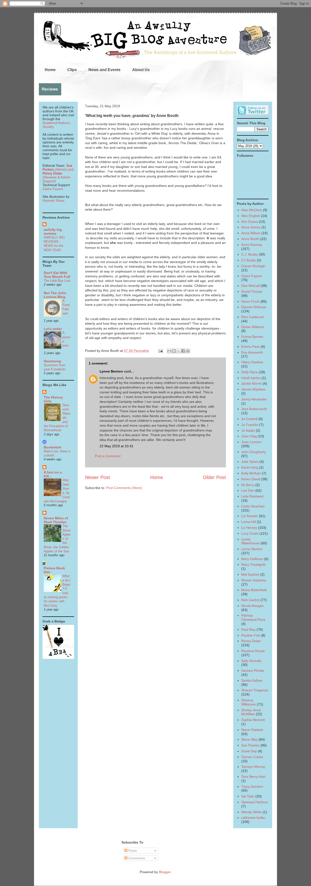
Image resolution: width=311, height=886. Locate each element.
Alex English (250, 216)
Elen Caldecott (252, 317)
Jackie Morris (251, 383)
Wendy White (251, 812)
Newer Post (97, 477)
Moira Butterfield (254, 590)
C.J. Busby (249, 254)
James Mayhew (253, 389)
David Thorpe (251, 291)
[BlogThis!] (174, 350)
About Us (141, 70)
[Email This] (169, 350)
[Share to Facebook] (183, 350)
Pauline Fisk (250, 635)
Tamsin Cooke (252, 757)
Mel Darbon (250, 574)
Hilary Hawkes (252, 362)
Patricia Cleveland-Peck (253, 617)
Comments (136, 858)
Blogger (165, 872)
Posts (132, 851)
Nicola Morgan (252, 606)
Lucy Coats (250, 533)
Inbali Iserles (251, 378)
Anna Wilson (250, 233)
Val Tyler (247, 796)
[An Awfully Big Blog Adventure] (58, 658)
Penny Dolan (251, 641)
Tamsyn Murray (253, 767)
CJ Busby (248, 260)
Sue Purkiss (250, 745)
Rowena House (253, 651)
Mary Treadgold (253, 564)
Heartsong (52, 361)
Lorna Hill (248, 522)
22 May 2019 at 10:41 (116, 446)
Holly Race (249, 372)
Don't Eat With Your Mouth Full (57, 275)
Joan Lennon (251, 442)
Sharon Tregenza (254, 690)
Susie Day (249, 751)
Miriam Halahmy (253, 580)
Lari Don (247, 490)
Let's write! (53, 329)
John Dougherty (253, 452)
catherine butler (253, 818)
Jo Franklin (249, 425)
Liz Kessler (249, 516)
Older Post (214, 477)
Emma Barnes (252, 337)
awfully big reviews (53, 231)
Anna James (250, 227)
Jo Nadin (248, 430)
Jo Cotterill (249, 419)
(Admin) (57, 167)
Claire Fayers (53, 189)
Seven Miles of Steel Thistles (56, 520)
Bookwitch (52, 447)
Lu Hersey (249, 528)
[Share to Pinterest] (187, 350)
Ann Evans (249, 222)
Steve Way (249, 739)
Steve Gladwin (252, 730)
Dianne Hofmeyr (253, 307)
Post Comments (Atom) (124, 488)
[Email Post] (160, 351)
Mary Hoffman (252, 559)
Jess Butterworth (254, 409)
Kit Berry (247, 485)
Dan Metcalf (250, 286)
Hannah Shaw (53, 200)
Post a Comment (108, 456)
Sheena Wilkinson (248, 702)
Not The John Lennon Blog (55, 295)
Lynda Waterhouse (250, 541)
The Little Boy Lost (57, 280)
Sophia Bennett (253, 720)
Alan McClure (251, 210)
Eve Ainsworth (252, 352)
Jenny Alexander (254, 399)
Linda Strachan (253, 506)
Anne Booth (250, 239)
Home (50, 70)
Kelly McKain (251, 473)
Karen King (249, 467)
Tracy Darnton (252, 786)
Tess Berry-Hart (253, 776)
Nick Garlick (250, 600)
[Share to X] (178, 350)
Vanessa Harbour (254, 802)
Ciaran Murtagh (253, 266)
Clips (72, 70)
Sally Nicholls (251, 661)
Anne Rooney (251, 245)
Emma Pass (250, 346)
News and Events (104, 70)
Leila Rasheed (252, 496)
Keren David (250, 479)
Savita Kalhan (251, 680)
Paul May (248, 629)
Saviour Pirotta (252, 670)
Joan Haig (249, 436)
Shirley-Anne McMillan (251, 712)
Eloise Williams (252, 327)
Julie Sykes (250, 462)
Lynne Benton (111, 371)
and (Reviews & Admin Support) (58, 175)
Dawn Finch (250, 301)
